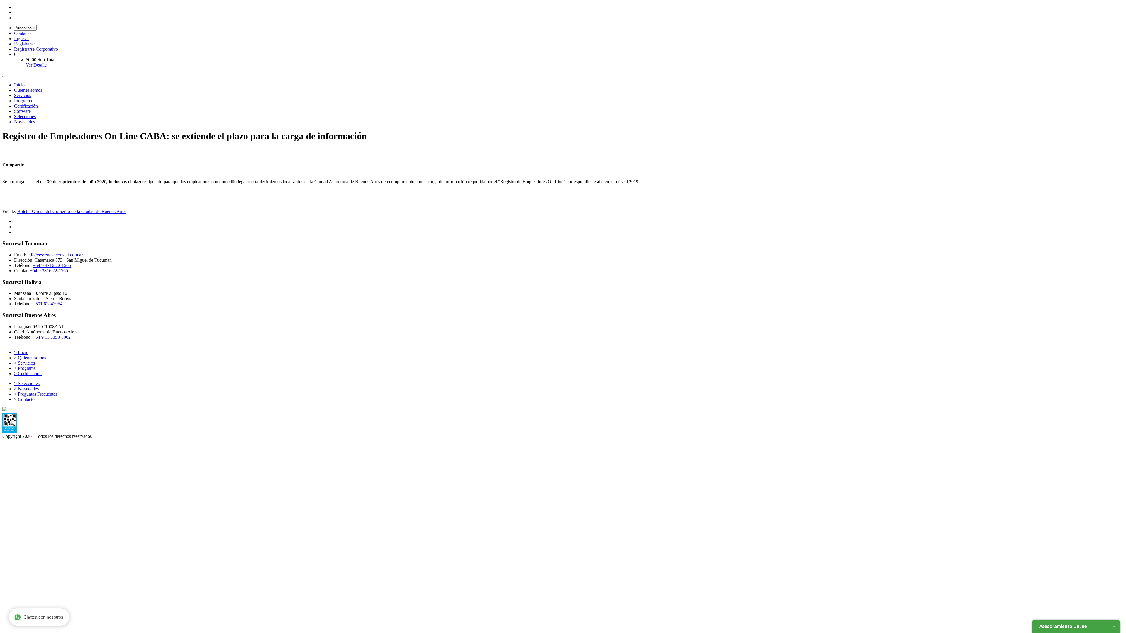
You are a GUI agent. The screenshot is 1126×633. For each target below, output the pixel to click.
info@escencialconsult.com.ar (55, 254)
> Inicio (21, 352)
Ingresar (21, 38)
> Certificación (28, 373)
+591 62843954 (47, 303)
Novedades (24, 121)
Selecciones (25, 116)
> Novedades (26, 388)
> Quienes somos (30, 357)
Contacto (22, 33)
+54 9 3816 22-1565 (52, 265)
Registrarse (24, 43)
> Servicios (24, 362)
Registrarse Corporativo (36, 49)
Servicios (22, 95)
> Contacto (24, 399)
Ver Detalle (36, 64)
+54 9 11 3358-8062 (52, 337)
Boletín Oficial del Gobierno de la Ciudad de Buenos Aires (71, 211)
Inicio (19, 84)
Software (22, 111)
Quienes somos (28, 90)
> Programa (25, 368)
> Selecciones (27, 383)
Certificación (26, 105)
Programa (23, 100)
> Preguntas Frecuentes (35, 394)
